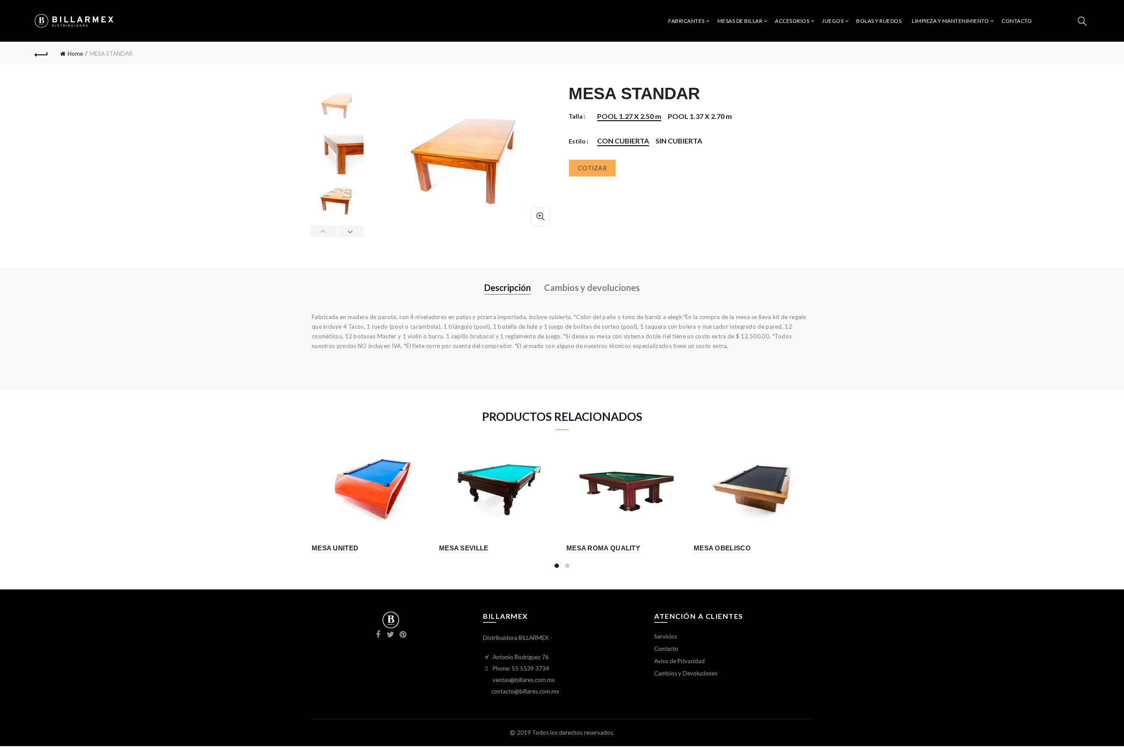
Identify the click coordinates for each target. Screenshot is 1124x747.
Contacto (1017, 21)
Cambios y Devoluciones (685, 673)
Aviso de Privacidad (679, 660)
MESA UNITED (335, 548)
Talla (576, 116)
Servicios (665, 636)
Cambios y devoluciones (592, 287)
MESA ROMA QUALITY (603, 548)
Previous (323, 231)
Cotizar (592, 168)
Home (75, 53)
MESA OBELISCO (722, 548)
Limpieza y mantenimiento (950, 21)
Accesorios (792, 21)
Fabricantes (686, 21)
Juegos (832, 21)
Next (350, 231)
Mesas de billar (740, 21)
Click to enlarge (540, 216)
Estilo (577, 141)
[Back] (41, 53)
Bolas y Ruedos (878, 21)
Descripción (507, 287)
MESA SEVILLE (464, 548)
